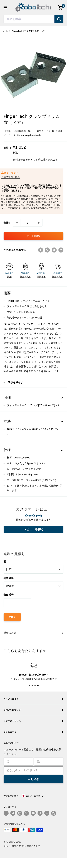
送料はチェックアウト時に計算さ (31, 159)
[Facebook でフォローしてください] (6, 813)
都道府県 (9, 578)
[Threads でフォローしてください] (53, 813)
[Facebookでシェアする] (40, 250)
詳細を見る (25, 276)
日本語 (37, 796)
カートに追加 (33, 236)
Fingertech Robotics (17, 131)
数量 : (7, 222)
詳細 (9, 276)
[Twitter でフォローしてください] (12, 813)
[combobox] (29, 19)
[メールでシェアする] (60, 250)
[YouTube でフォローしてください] (33, 813)
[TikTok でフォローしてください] (40, 813)
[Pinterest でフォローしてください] (26, 813)
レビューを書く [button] (34, 529)
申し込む (33, 779)
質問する (41, 276)
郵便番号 (9, 594)
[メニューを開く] (5, 7)
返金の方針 (10, 632)
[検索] (58, 19)
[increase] (38, 222)
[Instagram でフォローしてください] (19, 813)
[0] (60, 7)
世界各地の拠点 (11, 796)
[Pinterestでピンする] (47, 250)
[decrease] (17, 222)
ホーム (5, 31)
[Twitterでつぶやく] (54, 250)
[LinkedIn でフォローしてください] (46, 813)
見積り (12, 617)
